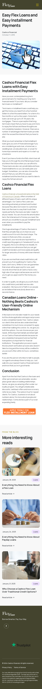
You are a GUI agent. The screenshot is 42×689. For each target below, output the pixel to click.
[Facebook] (6, 626)
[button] (37, 4)
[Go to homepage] (8, 5)
